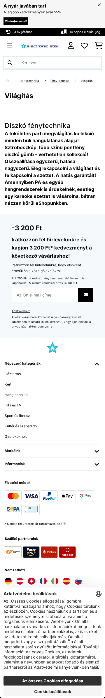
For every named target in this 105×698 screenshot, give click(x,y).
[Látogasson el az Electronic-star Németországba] (8, 581)
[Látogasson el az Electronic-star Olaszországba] (54, 581)
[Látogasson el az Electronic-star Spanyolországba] (66, 581)
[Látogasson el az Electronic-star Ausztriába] (19, 581)
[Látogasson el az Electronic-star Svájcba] (31, 581)
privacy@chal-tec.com (28, 326)
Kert (8, 384)
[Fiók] (71, 45)
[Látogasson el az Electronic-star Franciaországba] (43, 581)
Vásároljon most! (16, 21)
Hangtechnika (30, 81)
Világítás (87, 81)
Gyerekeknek (16, 436)
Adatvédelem (21, 311)
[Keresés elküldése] (10, 62)
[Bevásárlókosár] (99, 46)
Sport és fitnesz (17, 415)
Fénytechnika (60, 81)
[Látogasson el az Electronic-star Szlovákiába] (78, 581)
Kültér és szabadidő (21, 426)
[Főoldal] (13, 81)
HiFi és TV (13, 405)
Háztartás (13, 374)
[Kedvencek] (84, 46)
